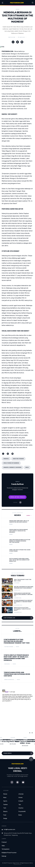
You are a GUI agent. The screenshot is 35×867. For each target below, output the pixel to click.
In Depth (21, 801)
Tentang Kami (5, 849)
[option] (7, 742)
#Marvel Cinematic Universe (12, 467)
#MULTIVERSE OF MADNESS (11, 463)
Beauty (5, 811)
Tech (4, 808)
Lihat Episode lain (9, 617)
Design (5, 818)
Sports (5, 801)
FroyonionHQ (22, 811)
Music (4, 797)
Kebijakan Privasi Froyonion (9, 852)
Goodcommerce (17, 864)
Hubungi (4, 856)
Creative (21, 808)
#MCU (27, 467)
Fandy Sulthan (11, 37)
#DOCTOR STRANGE (18, 458)
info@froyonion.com (9, 829)
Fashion (5, 804)
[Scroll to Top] (31, 759)
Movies (5, 794)
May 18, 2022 (22, 37)
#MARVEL (6, 458)
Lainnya (28, 515)
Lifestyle (21, 794)
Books (20, 815)
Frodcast (4, 842)
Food (4, 815)
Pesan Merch (7, 753)
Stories (21, 797)
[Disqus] (17, 710)
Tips (20, 804)
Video (3, 845)
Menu (2, 3)
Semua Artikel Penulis (17, 497)
